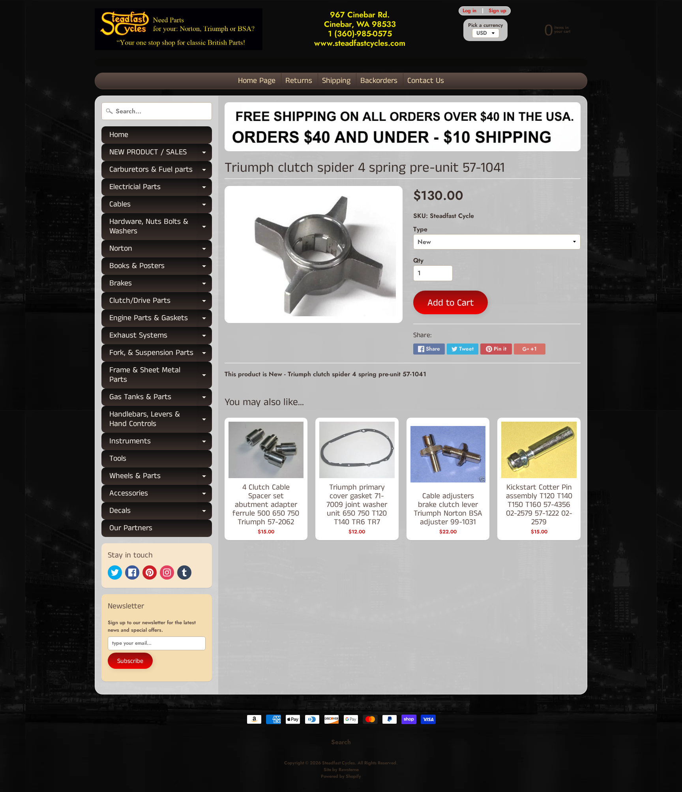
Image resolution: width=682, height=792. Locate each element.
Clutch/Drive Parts (160, 302)
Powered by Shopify (341, 776)
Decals (160, 512)
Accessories (160, 495)
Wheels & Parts (160, 477)
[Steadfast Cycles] (178, 29)
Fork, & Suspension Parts (160, 354)
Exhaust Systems (160, 337)
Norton (160, 250)
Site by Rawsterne (341, 769)
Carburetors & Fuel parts (160, 171)
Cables (160, 206)
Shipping (336, 80)
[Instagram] (167, 572)
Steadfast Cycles (338, 763)
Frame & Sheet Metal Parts (160, 375)
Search (341, 742)
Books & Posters (160, 267)
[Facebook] (132, 572)
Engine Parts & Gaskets (160, 319)
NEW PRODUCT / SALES (160, 153)
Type (420, 229)
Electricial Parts (160, 188)
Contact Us (425, 80)
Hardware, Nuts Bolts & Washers (160, 227)
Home (118, 135)
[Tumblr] (184, 572)
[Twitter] (115, 572)
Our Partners (130, 528)
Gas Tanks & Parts (160, 398)
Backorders (378, 80)
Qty (418, 260)
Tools (117, 458)
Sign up (497, 10)
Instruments (160, 442)
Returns (298, 80)
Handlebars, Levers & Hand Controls (160, 420)
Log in (469, 10)
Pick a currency (485, 25)
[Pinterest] (149, 572)
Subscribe (130, 661)
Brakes (160, 285)
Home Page (256, 80)
